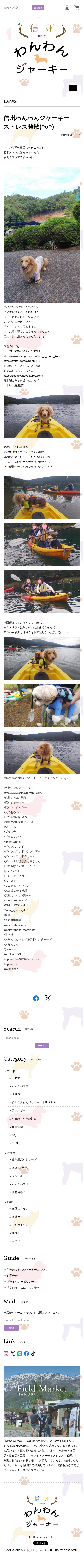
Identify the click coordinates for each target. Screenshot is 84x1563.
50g (14, 1135)
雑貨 (10, 1202)
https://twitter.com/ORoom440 (22, 360)
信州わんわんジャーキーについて (27, 1269)
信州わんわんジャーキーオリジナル (34, 1102)
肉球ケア (17, 1216)
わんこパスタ (20, 1086)
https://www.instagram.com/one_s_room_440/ (32, 356)
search (38, 7)
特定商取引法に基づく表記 (23, 1287)
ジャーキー (19, 1175)
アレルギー (19, 1110)
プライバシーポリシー (20, 1281)
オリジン (17, 1094)
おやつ (11, 1153)
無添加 (16, 1233)
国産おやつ (19, 1192)
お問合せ (12, 1275)
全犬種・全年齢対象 (24, 1118)
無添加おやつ (20, 1167)
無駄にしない (20, 1208)
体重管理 (17, 1127)
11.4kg (16, 1143)
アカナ (16, 1077)
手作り (16, 1241)
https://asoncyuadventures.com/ (23, 375)
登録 (11, 1327)
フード (11, 1071)
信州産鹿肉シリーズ (24, 1159)
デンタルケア (20, 1224)
